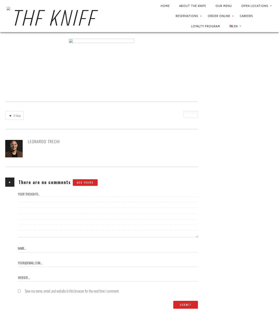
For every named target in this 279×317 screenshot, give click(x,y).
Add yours (85, 182)
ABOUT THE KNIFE (192, 6)
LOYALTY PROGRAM (205, 26)
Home (165, 6)
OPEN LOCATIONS (254, 6)
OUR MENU (224, 6)
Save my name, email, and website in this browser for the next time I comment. (72, 291)
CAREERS (246, 16)
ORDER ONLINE (219, 16)
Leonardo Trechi (44, 141)
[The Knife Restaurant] (80, 16)
